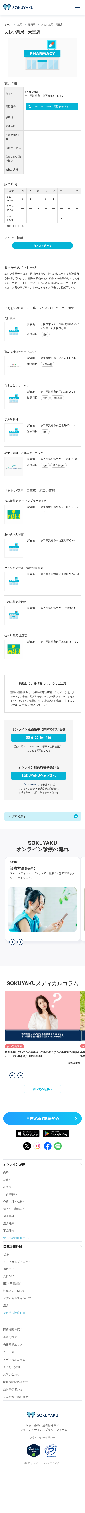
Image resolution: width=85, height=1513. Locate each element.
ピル (6, 1254)
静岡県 (31, 24)
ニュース (8, 1352)
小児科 (7, 1187)
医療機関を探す (13, 1329)
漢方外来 (8, 1223)
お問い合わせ (11, 1374)
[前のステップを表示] (12, 942)
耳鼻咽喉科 (10, 1194)
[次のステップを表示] (20, 942)
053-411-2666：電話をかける (52, 106)
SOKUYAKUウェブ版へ (39, 775)
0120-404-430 (41, 737)
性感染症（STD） (14, 1291)
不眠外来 (8, 1230)
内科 (6, 1172)
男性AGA (8, 1269)
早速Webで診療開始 (42, 1118)
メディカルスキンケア (17, 1298)
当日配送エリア (13, 1344)
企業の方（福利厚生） (17, 1397)
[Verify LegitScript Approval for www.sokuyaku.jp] (34, 1450)
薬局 (19, 24)
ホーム (7, 24)
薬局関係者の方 (13, 1389)
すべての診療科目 (14, 1238)
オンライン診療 (14, 1164)
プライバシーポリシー (42, 1437)
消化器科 (8, 1216)
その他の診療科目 (14, 1312)
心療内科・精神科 (14, 1201)
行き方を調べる (43, 245)
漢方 (6, 1305)
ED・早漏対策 (12, 1283)
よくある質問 (11, 1367)
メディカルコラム (14, 1359)
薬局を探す (10, 1337)
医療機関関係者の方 (15, 1382)
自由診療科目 (12, 1246)
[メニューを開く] (77, 7)
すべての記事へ (42, 1089)
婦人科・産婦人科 (14, 1209)
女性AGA (8, 1276)
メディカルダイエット (17, 1262)
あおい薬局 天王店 (52, 24)
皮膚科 (7, 1179)
